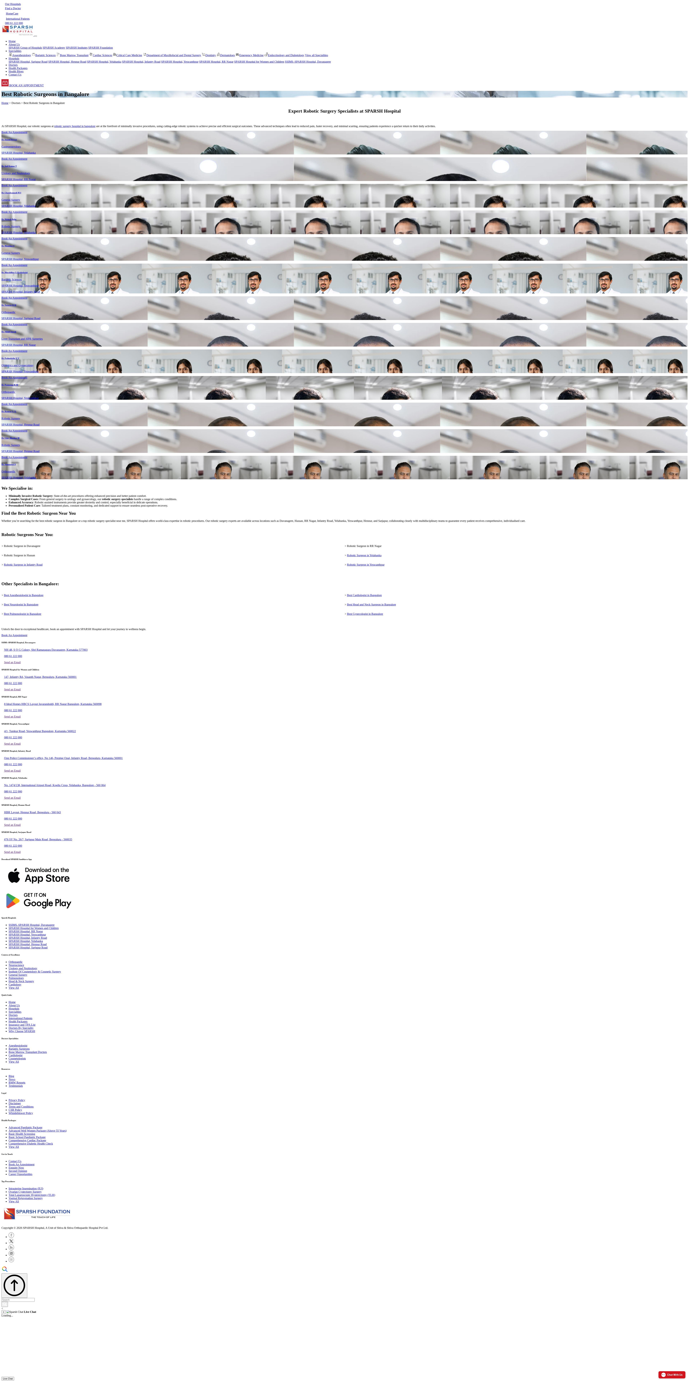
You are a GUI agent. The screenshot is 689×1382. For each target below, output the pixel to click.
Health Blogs (16, 71)
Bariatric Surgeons (19, 1048)
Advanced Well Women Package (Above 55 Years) (38, 1130)
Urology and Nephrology (23, 968)
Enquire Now (16, 1167)
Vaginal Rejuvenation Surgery (26, 1198)
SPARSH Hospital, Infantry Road (141, 61)
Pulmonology (16, 978)
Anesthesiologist (18, 1045)
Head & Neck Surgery (21, 981)
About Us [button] (14, 44)
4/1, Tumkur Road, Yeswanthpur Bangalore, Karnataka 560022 (40, 731)
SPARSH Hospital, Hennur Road (67, 61)
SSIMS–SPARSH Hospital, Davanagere (308, 61)
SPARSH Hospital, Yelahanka (104, 61)
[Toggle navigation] (35, 36)
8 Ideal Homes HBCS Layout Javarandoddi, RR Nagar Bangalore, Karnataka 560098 (53, 704)
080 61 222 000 (13, 656)
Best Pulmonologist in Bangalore (22, 613)
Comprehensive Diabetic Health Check (31, 1143)
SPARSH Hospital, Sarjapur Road (28, 61)
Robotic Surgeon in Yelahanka (364, 555)
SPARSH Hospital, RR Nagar (216, 61)
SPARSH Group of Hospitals (25, 47)
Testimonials (16, 1085)
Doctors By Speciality (21, 1027)
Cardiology (15, 984)
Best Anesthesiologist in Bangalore (23, 595)
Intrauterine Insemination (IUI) (26, 1188)
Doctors (13, 64)
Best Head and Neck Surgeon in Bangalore (371, 604)
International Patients (20, 1018)
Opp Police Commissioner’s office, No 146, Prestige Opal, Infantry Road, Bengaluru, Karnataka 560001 (63, 758)
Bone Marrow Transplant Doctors (28, 1052)
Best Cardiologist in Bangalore (364, 595)
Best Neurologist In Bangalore (21, 604)
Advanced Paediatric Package (25, 1127)
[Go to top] (14, 1285)
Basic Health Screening (22, 1133)
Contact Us (15, 74)
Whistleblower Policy (21, 1113)
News (12, 1079)
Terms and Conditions (21, 1106)
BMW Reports (17, 1082)
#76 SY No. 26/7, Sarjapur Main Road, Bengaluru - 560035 (38, 839)
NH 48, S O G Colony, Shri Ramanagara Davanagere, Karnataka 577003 (46, 649)
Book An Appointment (14, 132)
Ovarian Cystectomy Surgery (25, 1191)
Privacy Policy (17, 1100)
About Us (14, 1005)
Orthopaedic (16, 961)
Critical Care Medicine (129, 55)
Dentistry (210, 55)
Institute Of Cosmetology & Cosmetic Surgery (35, 971)
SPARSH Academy (54, 47)
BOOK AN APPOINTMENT (26, 85)
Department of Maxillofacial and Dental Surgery (173, 55)
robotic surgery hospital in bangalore (74, 126)
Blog (11, 1076)
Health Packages (18, 68)
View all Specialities (316, 55)
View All (14, 987)
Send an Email (12, 662)
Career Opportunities (20, 1174)
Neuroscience (16, 965)
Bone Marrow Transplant (74, 55)
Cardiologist (15, 1055)
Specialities (15, 1011)
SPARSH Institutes (77, 47)
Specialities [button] (15, 50)
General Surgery (18, 974)
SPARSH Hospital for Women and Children (259, 61)
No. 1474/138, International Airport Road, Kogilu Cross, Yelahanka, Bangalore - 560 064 (55, 785)
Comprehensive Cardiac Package (27, 1140)
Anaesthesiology (21, 55)
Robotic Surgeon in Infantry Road (23, 564)
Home (12, 41)
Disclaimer (15, 1103)
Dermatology (227, 55)
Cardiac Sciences (102, 55)
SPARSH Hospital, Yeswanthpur (179, 61)
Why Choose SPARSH (22, 1031)
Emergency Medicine (251, 55)
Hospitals (14, 1008)
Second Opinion (18, 1170)
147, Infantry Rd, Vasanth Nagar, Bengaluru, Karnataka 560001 (40, 676)
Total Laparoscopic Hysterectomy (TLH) (32, 1195)
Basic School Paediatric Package (27, 1137)
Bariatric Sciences (45, 55)
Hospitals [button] (14, 58)
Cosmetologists (17, 1058)
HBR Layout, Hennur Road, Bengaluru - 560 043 (32, 812)
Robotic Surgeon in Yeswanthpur (366, 564)
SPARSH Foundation (100, 47)
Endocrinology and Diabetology (286, 55)
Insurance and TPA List (22, 1024)
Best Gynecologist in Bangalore (365, 613)
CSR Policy (15, 1109)
